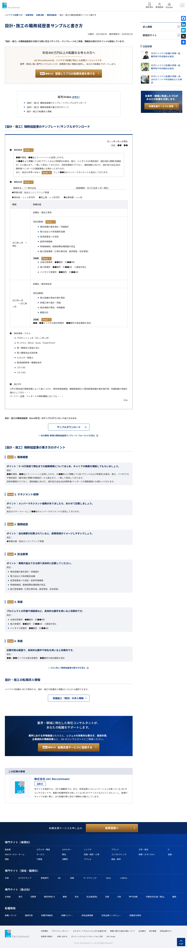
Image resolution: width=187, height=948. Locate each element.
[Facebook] (183, 18)
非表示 (76, 97)
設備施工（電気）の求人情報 (68, 698)
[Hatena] (183, 30)
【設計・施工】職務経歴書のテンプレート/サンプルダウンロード (56, 102)
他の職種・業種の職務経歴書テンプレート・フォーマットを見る (68, 435)
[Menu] (182, 5)
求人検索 (147, 26)
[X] (183, 36)
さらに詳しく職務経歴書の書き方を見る (67, 667)
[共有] (183, 42)
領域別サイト (150, 35)
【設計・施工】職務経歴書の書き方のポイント (48, 107)
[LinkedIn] (183, 24)
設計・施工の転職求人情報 (39, 111)
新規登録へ (112, 828)
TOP (181, 944)
